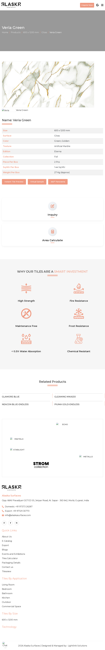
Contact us (7, 567)
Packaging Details (11, 563)
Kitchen (6, 598)
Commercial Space (11, 606)
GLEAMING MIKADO (65, 397)
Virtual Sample (37, 182)
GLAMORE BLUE (10, 397)
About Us (7, 536)
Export (5, 545)
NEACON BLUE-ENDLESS (15, 404)
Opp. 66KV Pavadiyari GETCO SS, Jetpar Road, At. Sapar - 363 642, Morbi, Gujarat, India (45, 500)
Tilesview (6, 571)
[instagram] (4, 523)
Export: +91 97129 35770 (17, 511)
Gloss (44, 32)
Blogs (5, 549)
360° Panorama (58, 182)
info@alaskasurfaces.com (18, 515)
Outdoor (6, 602)
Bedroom (7, 589)
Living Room (8, 585)
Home (5, 32)
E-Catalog (7, 541)
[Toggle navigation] (101, 5)
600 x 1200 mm (31, 32)
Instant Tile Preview (13, 182)
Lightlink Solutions (77, 646)
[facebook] (10, 523)
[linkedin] (16, 523)
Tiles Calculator (10, 558)
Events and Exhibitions (13, 554)
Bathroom (7, 593)
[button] (6, 645)
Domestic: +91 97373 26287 (19, 506)
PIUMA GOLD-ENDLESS (66, 404)
